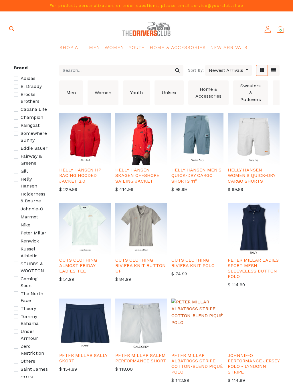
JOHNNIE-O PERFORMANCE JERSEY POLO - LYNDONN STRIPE (254, 364)
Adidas (28, 78)
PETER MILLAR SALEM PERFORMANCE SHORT (140, 358)
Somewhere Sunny (34, 137)
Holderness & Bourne (33, 197)
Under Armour (29, 335)
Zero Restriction (32, 349)
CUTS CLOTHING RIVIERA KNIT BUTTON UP (140, 265)
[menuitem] (72, 47)
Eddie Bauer (34, 148)
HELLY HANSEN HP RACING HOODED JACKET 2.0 (80, 175)
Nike (25, 225)
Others (28, 361)
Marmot (29, 217)
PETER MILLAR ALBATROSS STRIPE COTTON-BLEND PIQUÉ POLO (197, 364)
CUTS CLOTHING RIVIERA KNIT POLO (193, 262)
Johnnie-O (32, 209)
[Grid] (262, 70)
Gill (24, 171)
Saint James (34, 369)
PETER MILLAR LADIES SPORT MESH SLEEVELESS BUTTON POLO (253, 268)
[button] (228, 70)
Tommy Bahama (30, 320)
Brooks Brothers (30, 98)
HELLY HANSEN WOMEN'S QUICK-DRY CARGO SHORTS (251, 175)
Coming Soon (29, 282)
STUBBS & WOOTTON (32, 267)
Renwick (30, 241)
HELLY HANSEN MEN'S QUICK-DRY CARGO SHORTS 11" (196, 175)
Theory (28, 308)
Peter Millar (33, 233)
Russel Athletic (29, 252)
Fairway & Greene (31, 159)
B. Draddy (31, 86)
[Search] (177, 70)
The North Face (32, 297)
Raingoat (30, 125)
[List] (274, 70)
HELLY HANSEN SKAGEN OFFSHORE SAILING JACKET (137, 175)
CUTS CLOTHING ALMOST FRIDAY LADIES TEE (78, 265)
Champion (32, 117)
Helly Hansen (29, 182)
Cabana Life (34, 109)
